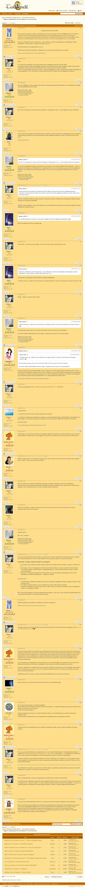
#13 (80, 347)
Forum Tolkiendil (7, 17)
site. (42, 47)
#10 (80, 265)
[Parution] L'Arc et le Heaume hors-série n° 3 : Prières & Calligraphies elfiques (23, 840)
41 (59, 865)
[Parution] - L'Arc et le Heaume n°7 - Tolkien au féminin (17, 872)
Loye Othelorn (52, 868)
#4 (80, 107)
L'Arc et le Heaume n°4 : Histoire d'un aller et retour (16, 861)
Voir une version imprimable (9, 876)
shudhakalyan (79, 872)
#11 (80, 294)
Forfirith (77, 851)
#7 (80, 185)
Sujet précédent (8, 824)
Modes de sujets (78, 25)
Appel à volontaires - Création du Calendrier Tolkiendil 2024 (18, 851)
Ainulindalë (69, 35)
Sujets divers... (17, 17)
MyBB (6, 886)
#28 (80, 749)
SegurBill (8, 713)
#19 (80, 504)
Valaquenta (21, 37)
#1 (80, 28)
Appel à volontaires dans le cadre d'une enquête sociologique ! (19, 854)
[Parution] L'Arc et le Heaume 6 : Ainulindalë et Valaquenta (18, 844)
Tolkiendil (5, 884)
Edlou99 (52, 854)
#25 (80, 679)
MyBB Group (17, 886)
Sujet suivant (16, 824)
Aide (80, 10)
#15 (80, 408)
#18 (80, 481)
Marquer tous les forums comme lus (42, 884)
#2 (80, 58)
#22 (80, 600)
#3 (80, 82)
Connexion (18, 13)
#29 (80, 775)
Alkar (8, 142)
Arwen (8, 417)
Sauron (65, 38)
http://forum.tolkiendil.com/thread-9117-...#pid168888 (49, 387)
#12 (80, 318)
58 (59, 868)
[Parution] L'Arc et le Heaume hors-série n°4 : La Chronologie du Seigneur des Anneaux (25, 858)
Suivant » (13, 23)
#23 (80, 624)
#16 (80, 431)
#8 (80, 212)
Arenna (52, 851)
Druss (77, 840)
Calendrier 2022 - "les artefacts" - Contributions (15, 868)
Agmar (8, 515)
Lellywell (52, 865)
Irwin (77, 865)
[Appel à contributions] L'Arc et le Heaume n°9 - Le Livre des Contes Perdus (22, 847)
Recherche (52, 10)
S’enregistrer (25, 13)
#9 (80, 241)
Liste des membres (63, 10)
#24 (80, 648)
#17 (80, 456)
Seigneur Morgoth (49, 38)
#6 (80, 155)
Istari (24, 38)
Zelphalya (52, 844)
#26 (80, 702)
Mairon (46, 456)
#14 (80, 384)
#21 (80, 554)
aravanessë (52, 861)
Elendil (52, 840)
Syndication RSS (55, 884)
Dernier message (71, 840)
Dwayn (8, 68)
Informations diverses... (29, 17)
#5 (80, 131)
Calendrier (73, 10)
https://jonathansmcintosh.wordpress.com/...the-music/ (39, 753)
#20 (80, 529)
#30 (80, 799)
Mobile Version (30, 884)
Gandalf (35, 38)
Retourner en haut (21, 884)
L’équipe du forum (12, 884)
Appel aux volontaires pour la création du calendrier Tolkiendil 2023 (20, 865)
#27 (80, 724)
